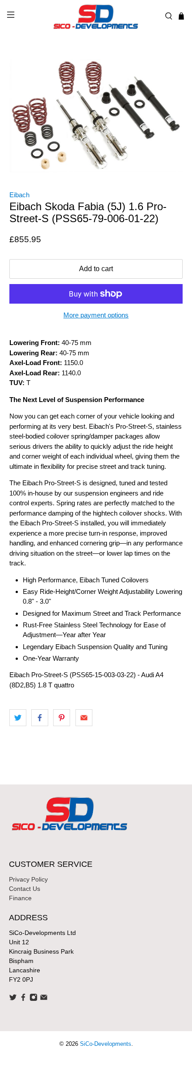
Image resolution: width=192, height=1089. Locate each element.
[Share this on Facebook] (39, 717)
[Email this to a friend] (83, 717)
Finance (20, 898)
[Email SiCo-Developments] (44, 999)
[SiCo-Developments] (96, 16)
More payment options (96, 315)
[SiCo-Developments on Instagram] (33, 999)
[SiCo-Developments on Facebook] (23, 999)
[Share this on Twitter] (17, 717)
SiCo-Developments (105, 1044)
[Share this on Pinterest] (61, 717)
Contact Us (24, 888)
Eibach (19, 195)
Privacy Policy (28, 879)
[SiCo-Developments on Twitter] (13, 999)
